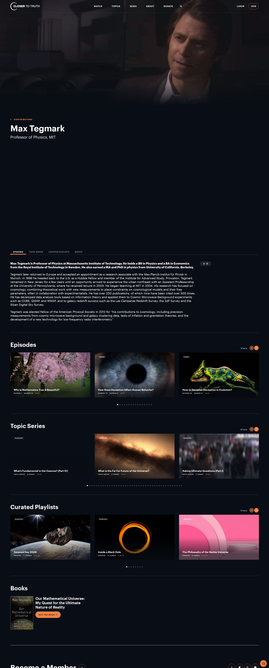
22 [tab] (134, 485)
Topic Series (36, 252)
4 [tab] (124, 404)
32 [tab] (156, 485)
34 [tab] (161, 485)
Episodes (18, 252)
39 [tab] (172, 485)
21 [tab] (132, 485)
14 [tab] (146, 404)
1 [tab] (117, 404)
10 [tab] (137, 404)
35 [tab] (163, 485)
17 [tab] (123, 485)
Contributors (23, 119)
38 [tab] (170, 485)
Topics (116, 6)
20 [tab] (130, 485)
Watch (98, 6)
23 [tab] (136, 485)
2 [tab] (119, 404)
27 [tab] (145, 485)
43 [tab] (181, 485)
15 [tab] (149, 404)
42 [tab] (179, 485)
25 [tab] (141, 485)
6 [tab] (128, 404)
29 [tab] (150, 485)
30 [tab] (152, 485)
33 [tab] (159, 485)
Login (240, 6)
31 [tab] (154, 485)
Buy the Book (47, 615)
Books (78, 252)
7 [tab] (131, 404)
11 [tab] (140, 404)
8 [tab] (133, 404)
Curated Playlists (59, 252)
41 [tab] (177, 485)
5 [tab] (126, 404)
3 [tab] (122, 404)
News (133, 6)
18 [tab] (125, 485)
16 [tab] (151, 404)
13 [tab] (144, 404)
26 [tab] (143, 485)
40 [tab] (174, 485)
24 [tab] (139, 485)
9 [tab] (135, 404)
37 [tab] (168, 485)
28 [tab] (148, 485)
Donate (168, 6)
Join (253, 6)
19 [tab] (127, 485)
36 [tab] (165, 485)
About (150, 6)
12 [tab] (142, 404)
